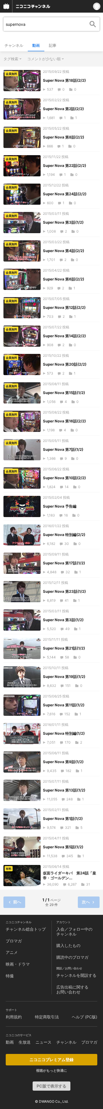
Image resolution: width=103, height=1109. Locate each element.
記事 (52, 45)
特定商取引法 (47, 1016)
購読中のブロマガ (72, 957)
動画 (36, 45)
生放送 (25, 1042)
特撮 (10, 975)
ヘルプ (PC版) (84, 1016)
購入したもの (68, 945)
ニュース (43, 1042)
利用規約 (14, 1016)
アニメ (12, 952)
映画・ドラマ (18, 964)
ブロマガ (14, 940)
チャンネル (14, 45)
